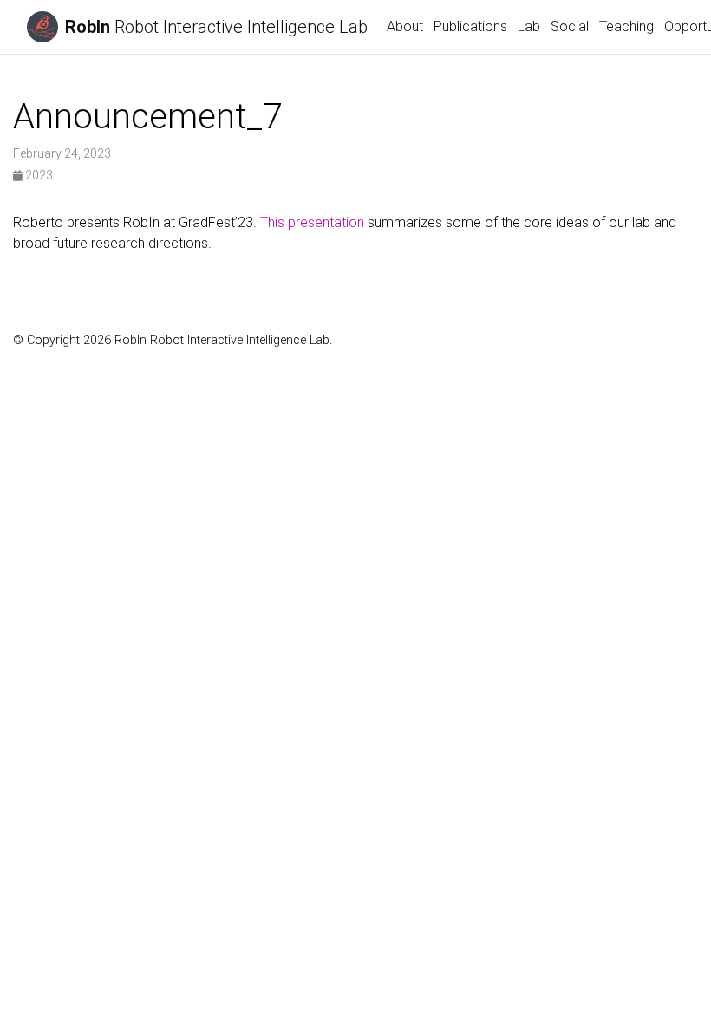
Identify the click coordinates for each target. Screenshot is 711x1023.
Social (570, 26)
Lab (529, 26)
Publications (470, 26)
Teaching (626, 26)
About (405, 26)
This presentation (312, 222)
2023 (38, 175)
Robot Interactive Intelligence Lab (216, 26)
